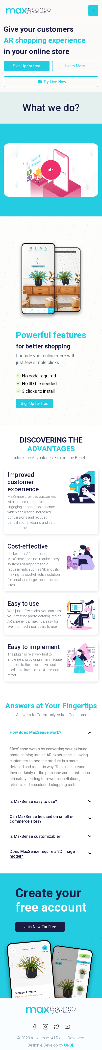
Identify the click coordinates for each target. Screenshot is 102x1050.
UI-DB (69, 1045)
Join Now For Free (40, 926)
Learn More (75, 66)
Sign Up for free (26, 66)
